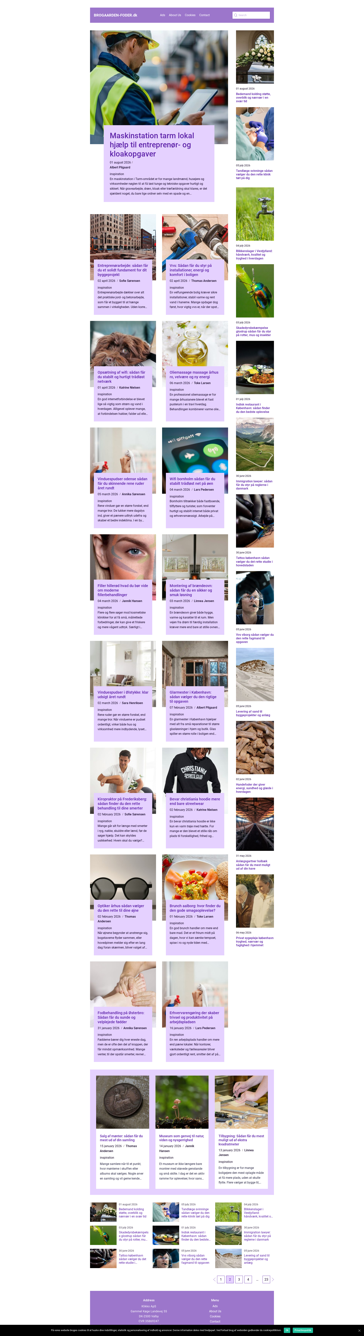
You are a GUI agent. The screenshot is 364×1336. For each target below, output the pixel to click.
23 (266, 1279)
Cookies (190, 15)
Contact (204, 15)
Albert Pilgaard (120, 167)
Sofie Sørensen (129, 281)
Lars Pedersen (204, 489)
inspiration (117, 174)
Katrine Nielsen (129, 387)
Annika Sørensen (133, 494)
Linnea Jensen (204, 601)
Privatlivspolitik (303, 1330)
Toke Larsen (202, 383)
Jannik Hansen (132, 601)
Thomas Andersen (204, 281)
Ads (162, 15)
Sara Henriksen (132, 703)
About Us (175, 15)
